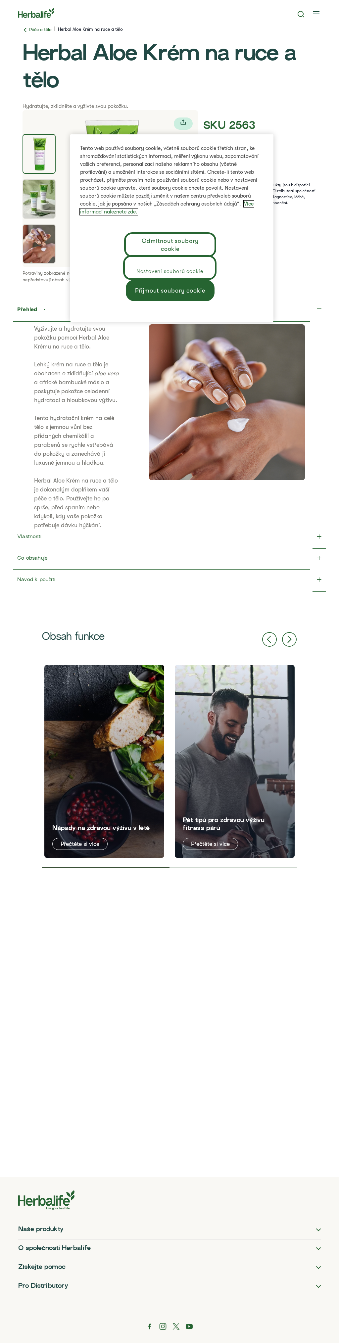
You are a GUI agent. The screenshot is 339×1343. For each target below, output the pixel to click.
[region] (171, 228)
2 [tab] (233, 867)
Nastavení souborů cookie (169, 271)
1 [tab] (106, 867)
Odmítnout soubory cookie (170, 245)
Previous (269, 639)
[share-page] (183, 123)
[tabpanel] (104, 761)
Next (289, 639)
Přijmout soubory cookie (170, 290)
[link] (317, 13)
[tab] (39, 154)
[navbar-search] (301, 14)
